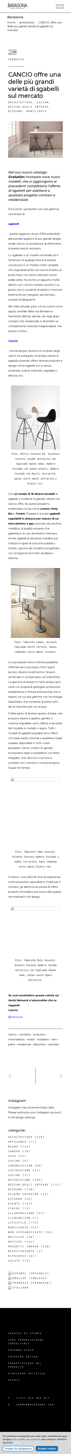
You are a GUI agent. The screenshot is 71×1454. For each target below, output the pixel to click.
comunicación (20, 1165)
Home (11, 22)
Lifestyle (17, 1222)
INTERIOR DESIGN (23, 1356)
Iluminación (19, 1218)
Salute (14, 1260)
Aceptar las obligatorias (18, 1448)
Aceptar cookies (47, 1448)
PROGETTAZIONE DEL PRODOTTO (25, 1365)
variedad (53, 1044)
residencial (24, 1044)
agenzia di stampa (25, 1333)
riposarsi (17, 1256)
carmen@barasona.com (35, 1404)
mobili (31, 1039)
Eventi (14, 1203)
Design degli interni (28, 106)
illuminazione (21, 1213)
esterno (15, 1199)
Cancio (13, 341)
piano (11, 1044)
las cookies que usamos (26, 1439)
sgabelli (13, 224)
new (54, 1039)
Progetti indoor (23, 1246)
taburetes (39, 1044)
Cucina (43, 102)
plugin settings (26, 1117)
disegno (15, 111)
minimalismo (16, 1039)
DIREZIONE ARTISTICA (27, 1373)
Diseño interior (23, 1194)
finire (14, 1208)
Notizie (15, 1241)
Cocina (14, 1160)
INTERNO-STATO (21, 1350)
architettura (26, 22)
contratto (25, 1034)
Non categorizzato (25, 1232)
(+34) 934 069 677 (33, 1398)
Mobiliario (37, 111)
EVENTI (14, 1380)
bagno (13, 1146)
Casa (12, 1156)
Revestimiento (21, 1251)
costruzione (19, 1170)
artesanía (17, 1141)
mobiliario (43, 1039)
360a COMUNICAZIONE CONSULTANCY (26, 1342)
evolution (39, 1034)
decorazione (19, 1179)
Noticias (16, 1237)
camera (14, 1151)
